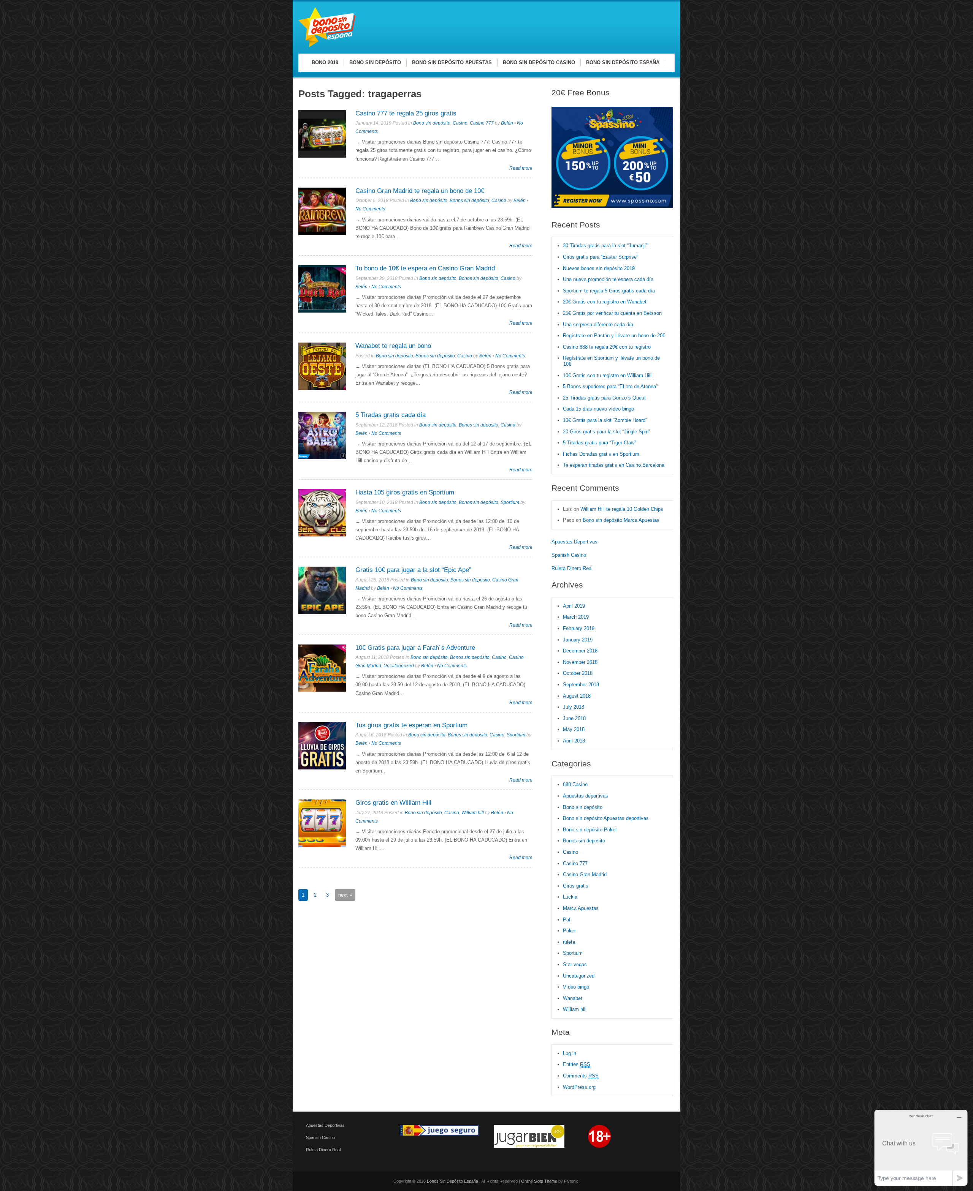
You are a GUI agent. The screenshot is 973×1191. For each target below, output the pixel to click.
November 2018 (580, 662)
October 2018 (578, 673)
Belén (507, 123)
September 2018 (581, 684)
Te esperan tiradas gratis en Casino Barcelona (613, 465)
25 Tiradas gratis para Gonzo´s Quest (604, 398)
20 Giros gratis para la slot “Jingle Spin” (606, 431)
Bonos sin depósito (469, 200)
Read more (520, 168)
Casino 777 (482, 123)
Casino (460, 123)
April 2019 (574, 606)
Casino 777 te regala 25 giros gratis (405, 113)
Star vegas (575, 964)
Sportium (510, 502)
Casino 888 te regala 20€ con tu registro (607, 347)
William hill (472, 812)
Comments (581, 1076)
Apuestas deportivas (585, 796)
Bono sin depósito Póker (590, 829)
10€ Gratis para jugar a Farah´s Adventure (415, 647)
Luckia (570, 897)
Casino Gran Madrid (585, 874)
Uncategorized (398, 665)
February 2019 (578, 628)
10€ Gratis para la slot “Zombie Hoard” (605, 420)
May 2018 (574, 729)
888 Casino (575, 784)
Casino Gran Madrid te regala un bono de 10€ (419, 190)
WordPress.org (579, 1087)
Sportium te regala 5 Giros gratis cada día (609, 291)
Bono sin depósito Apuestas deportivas (606, 818)
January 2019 (578, 640)
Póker (569, 931)
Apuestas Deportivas (574, 542)
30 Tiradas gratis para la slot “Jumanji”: (606, 245)
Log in (569, 1053)
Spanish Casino (568, 555)
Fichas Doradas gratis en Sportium (601, 454)
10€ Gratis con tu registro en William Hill (607, 375)
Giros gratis (575, 886)
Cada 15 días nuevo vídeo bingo (598, 409)
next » (345, 895)
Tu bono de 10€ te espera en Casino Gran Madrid (425, 268)
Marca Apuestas (581, 908)
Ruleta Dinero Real (572, 568)
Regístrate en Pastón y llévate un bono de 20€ (615, 335)
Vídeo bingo (576, 987)
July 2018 (573, 707)
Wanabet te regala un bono (393, 345)
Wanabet (572, 998)
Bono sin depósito (431, 123)
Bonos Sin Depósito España (453, 1181)
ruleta (569, 942)
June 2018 (574, 718)
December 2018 (580, 651)
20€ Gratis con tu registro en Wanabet (605, 302)
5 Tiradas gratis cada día (390, 415)
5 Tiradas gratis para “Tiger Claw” (599, 442)
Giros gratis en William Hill (393, 802)
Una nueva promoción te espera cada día (608, 279)
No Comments (370, 209)
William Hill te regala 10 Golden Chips (621, 509)
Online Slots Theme (539, 1181)
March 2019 (576, 617)
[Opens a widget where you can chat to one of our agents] (921, 1147)
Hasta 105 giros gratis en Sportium (404, 492)
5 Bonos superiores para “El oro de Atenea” (610, 386)
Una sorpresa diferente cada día (598, 324)
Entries (576, 1064)
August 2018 (577, 696)
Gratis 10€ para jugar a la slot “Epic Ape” (413, 569)
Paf (566, 919)
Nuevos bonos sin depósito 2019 (599, 268)
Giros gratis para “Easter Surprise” (600, 257)
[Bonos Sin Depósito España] (326, 46)
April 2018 (574, 741)
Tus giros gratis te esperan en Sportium (411, 725)
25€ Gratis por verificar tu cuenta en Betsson (612, 313)
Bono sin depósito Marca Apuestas (621, 520)
